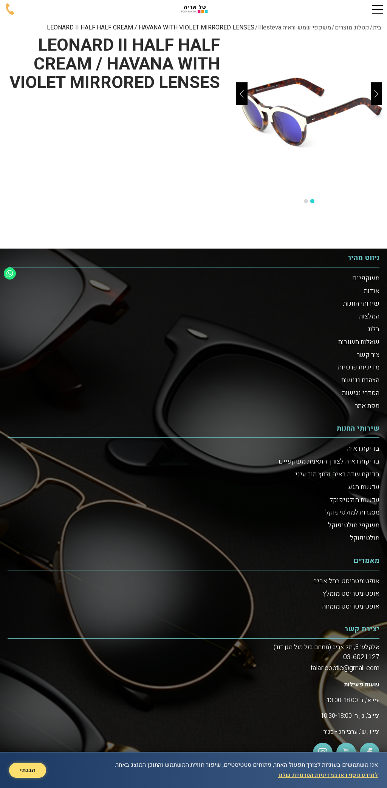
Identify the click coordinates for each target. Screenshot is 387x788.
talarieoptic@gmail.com (345, 668)
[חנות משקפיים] (193, 9)
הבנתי (28, 770)
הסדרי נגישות (360, 393)
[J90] (309, 114)
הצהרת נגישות (360, 380)
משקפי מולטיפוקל (353, 525)
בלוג (373, 329)
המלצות (369, 316)
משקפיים (365, 278)
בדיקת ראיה (363, 448)
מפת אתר (367, 406)
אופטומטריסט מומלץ (351, 594)
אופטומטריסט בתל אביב (346, 581)
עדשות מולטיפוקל (354, 500)
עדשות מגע (363, 487)
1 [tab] (312, 201)
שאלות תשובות (358, 342)
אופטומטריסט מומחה (350, 606)
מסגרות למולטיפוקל (352, 512)
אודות (371, 291)
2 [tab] (306, 201)
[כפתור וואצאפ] (10, 273)
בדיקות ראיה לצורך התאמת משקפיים (329, 461)
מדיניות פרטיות (358, 367)
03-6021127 (361, 657)
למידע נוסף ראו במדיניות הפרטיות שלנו (328, 775)
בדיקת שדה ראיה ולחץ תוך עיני (337, 474)
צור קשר (368, 355)
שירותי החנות (361, 303)
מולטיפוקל (364, 538)
